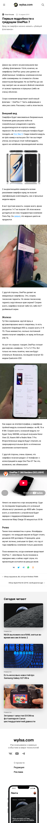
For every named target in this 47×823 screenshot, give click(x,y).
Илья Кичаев (9, 14)
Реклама (18, 772)
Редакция (19, 767)
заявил (17, 216)
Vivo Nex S (18, 134)
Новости (7, 631)
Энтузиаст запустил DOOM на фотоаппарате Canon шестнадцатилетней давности (19, 718)
